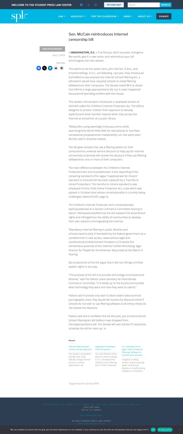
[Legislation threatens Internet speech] (108, 356)
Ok (153, 430)
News (127, 16)
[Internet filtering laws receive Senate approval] (82, 356)
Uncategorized (52, 49)
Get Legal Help (114, 5)
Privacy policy (165, 430)
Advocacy (77, 16)
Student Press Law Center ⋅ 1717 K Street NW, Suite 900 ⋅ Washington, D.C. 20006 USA (91, 404)
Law (60, 16)
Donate (164, 16)
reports (81, 383)
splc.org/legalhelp (91, 415)
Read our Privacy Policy (91, 423)
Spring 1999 (92, 383)
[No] (179, 429)
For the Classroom (103, 16)
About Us (144, 16)
